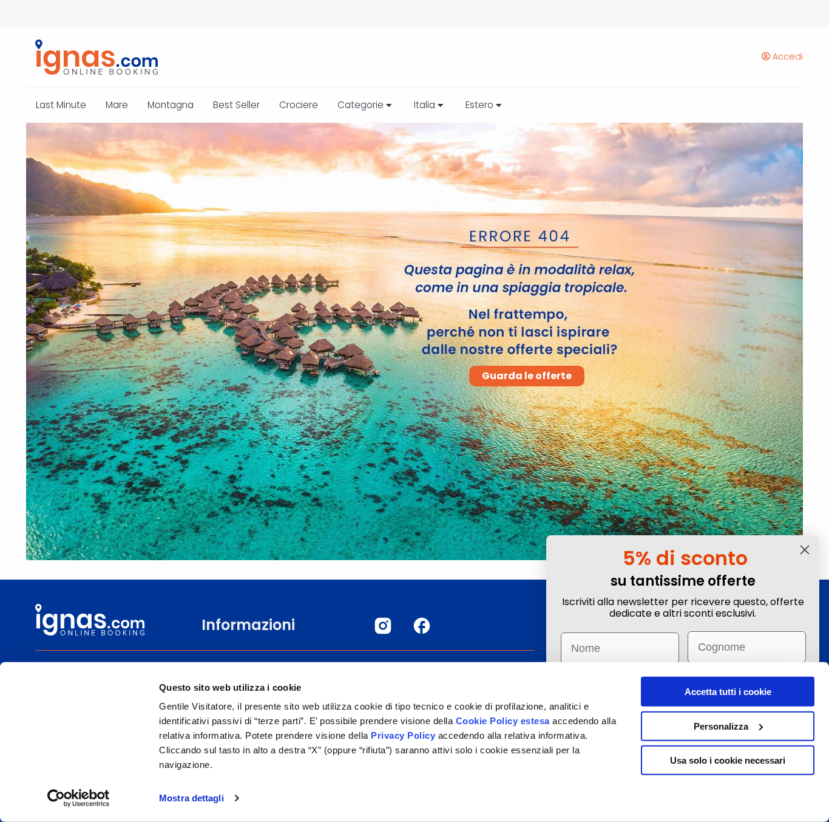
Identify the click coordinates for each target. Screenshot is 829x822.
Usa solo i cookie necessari (727, 760)
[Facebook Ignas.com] (421, 625)
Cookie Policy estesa (503, 721)
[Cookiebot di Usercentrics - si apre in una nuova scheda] (78, 798)
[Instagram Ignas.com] (383, 625)
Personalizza (721, 726)
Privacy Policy (404, 735)
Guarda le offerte (527, 376)
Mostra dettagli (191, 798)
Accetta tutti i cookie (728, 692)
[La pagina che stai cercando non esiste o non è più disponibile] (92, 57)
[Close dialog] (804, 550)
